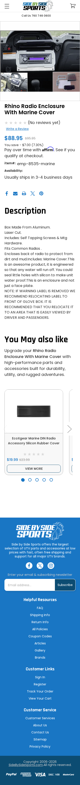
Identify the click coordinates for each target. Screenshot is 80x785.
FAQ (40, 608)
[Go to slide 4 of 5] (44, 479)
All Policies (40, 629)
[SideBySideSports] (37, 6)
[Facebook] (6, 193)
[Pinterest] (41, 193)
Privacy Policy (40, 746)
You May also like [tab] (36, 339)
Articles (40, 643)
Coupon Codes (40, 636)
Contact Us (40, 732)
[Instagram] (51, 565)
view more (34, 468)
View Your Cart (40, 698)
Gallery (40, 650)
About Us (40, 725)
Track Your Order (40, 691)
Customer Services (40, 718)
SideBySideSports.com (26, 765)
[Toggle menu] (7, 6)
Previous (4, 429)
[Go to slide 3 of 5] (37, 479)
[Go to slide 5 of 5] (51, 479)
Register (40, 684)
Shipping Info (40, 615)
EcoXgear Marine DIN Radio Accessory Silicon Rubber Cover (34, 440)
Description (25, 211)
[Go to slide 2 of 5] (30, 479)
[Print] (24, 193)
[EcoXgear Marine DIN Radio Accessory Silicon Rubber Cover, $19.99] (34, 411)
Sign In (40, 677)
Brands (40, 657)
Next (69, 429)
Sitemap (40, 739)
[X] (32, 193)
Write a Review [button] (17, 128)
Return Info (40, 622)
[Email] (15, 193)
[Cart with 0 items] (73, 6)
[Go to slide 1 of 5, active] (22, 479)
